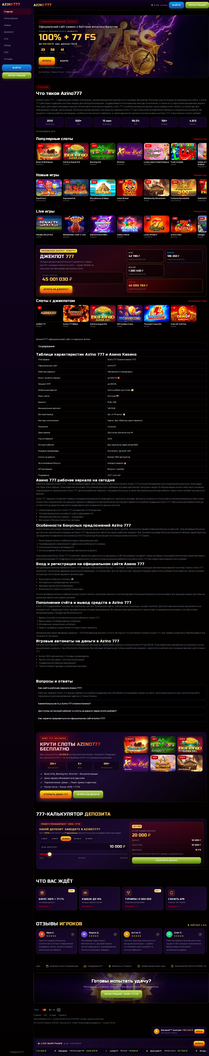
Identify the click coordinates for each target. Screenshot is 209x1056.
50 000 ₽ (89, 839)
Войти (17, 67)
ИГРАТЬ (46, 60)
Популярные (11, 18)
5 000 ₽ (55, 839)
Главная (8, 11)
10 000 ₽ (65, 839)
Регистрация (16, 75)
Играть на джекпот (56, 289)
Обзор (7, 45)
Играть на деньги (88, 794)
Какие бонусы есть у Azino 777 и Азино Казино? (64, 703)
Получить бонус (166, 860)
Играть (199, 1031)
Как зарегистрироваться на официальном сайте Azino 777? (71, 718)
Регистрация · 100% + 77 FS (121, 993)
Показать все (200, 139)
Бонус (64, 60)
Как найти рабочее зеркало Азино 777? (60, 687)
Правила (62, 1015)
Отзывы (8, 58)
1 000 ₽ (44, 839)
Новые (7, 25)
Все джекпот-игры (198, 301)
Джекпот (9, 31)
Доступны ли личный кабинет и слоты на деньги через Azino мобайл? (77, 710)
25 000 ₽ (77, 839)
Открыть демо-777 (56, 794)
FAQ (6, 52)
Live (6, 38)
